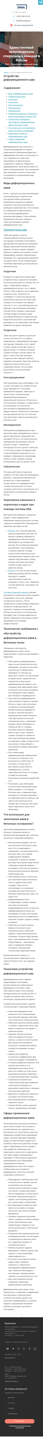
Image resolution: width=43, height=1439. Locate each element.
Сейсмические (14, 111)
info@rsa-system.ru (23, 20)
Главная (6, 72)
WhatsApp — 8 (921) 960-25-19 (15, 1369)
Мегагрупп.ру (10, 1358)
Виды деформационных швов (20, 94)
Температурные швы (16, 97)
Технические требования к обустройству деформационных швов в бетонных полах (21, 122)
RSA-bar (11, 531)
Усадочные (13, 99)
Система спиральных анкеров (16, 592)
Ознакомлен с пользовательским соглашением (20, 1427)
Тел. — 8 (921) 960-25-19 (13, 1367)
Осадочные (13, 102)
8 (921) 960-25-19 (23, 16)
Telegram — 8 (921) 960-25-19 (15, 1371)
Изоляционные (14, 108)
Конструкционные (15, 105)
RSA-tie (11, 571)
